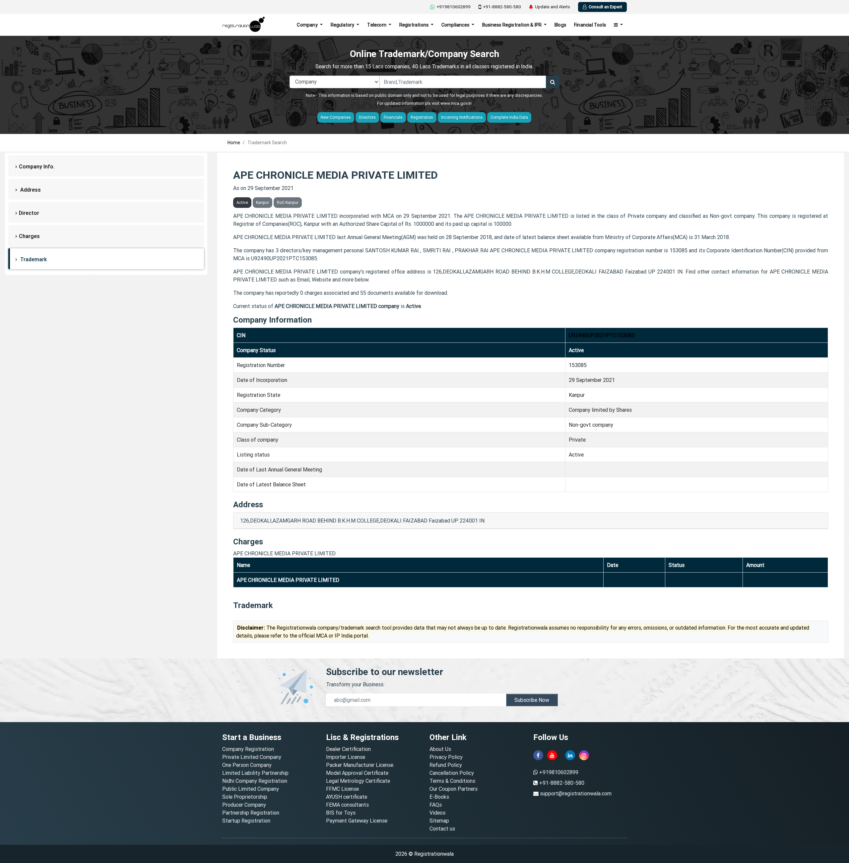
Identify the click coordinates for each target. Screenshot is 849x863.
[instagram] (584, 755)
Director (29, 213)
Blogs (560, 25)
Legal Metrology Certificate (358, 780)
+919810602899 (453, 7)
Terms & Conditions (452, 780)
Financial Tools (590, 25)
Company (308, 25)
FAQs (435, 804)
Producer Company (244, 804)
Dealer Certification (348, 749)
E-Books (439, 796)
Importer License (345, 757)
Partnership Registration (250, 812)
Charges (29, 236)
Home (234, 143)
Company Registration (248, 749)
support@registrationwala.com (576, 793)
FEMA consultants (347, 804)
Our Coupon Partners (453, 788)
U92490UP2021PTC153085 (602, 335)
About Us (440, 749)
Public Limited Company (250, 788)
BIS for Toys (341, 812)
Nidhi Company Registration (254, 780)
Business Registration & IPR (512, 25)
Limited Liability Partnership (255, 773)
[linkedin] (570, 755)
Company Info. (37, 166)
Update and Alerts (552, 7)
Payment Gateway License (356, 820)
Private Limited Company (251, 757)
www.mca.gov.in (456, 103)
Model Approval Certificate (357, 773)
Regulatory (343, 25)
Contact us (442, 828)
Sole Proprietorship (244, 796)
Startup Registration (246, 820)
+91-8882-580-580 (502, 7)
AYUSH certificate (346, 796)
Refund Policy (445, 765)
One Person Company (247, 765)
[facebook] (538, 755)
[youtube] (552, 755)
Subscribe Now (531, 700)
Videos (437, 812)
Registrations (414, 25)
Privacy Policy (446, 757)
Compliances (455, 25)
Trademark (33, 259)
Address (30, 189)
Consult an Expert (605, 7)
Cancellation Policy (451, 773)
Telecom (377, 25)
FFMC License (342, 788)
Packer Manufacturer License (359, 765)
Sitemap (439, 820)
